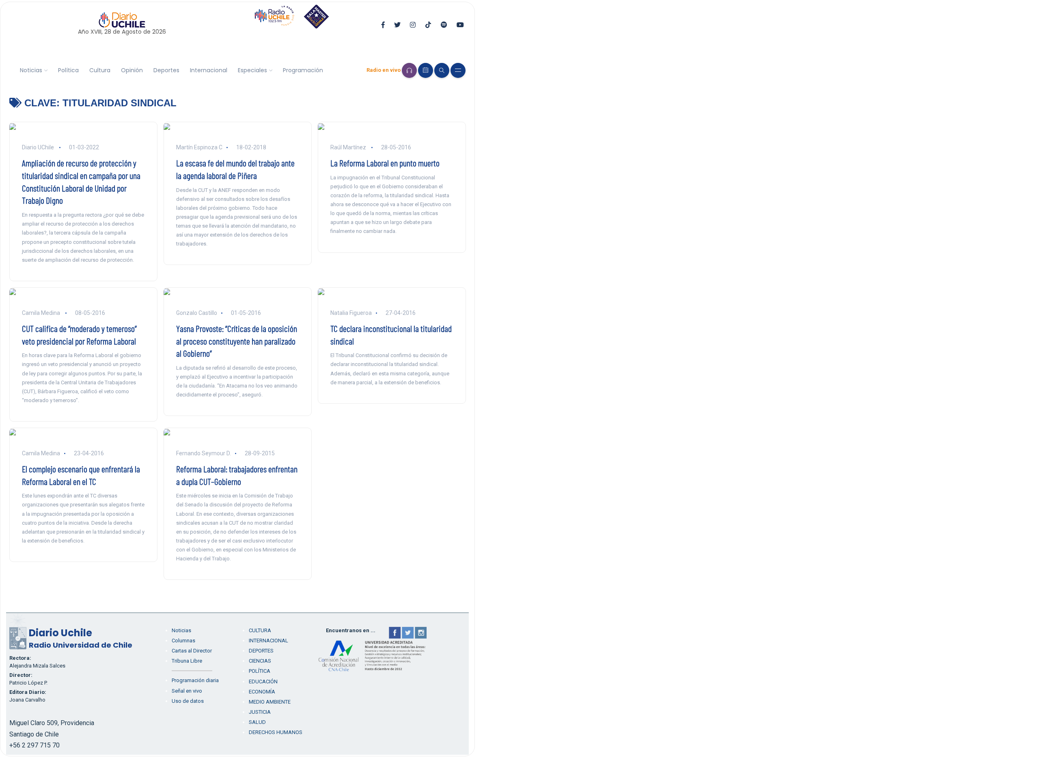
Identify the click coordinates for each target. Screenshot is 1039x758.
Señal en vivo (187, 691)
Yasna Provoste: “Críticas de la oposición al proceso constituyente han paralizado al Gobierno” (236, 341)
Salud (257, 722)
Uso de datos (188, 701)
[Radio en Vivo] (409, 70)
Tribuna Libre (187, 661)
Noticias (31, 70)
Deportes (166, 70)
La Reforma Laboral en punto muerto (385, 162)
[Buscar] (441, 70)
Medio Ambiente (270, 702)
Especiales (252, 70)
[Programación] (425, 70)
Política (68, 70)
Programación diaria (195, 680)
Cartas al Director (192, 651)
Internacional (208, 70)
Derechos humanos (275, 732)
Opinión (132, 70)
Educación (263, 681)
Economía (262, 692)
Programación (303, 70)
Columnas (183, 640)
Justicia (260, 712)
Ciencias (260, 661)
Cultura (99, 70)
